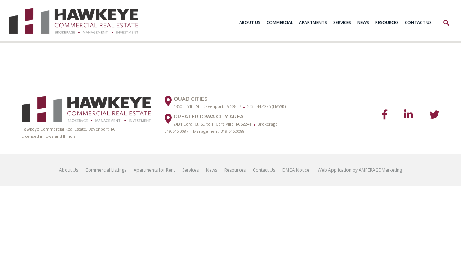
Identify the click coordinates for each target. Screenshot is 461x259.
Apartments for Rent (154, 170)
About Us (249, 22)
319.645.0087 (176, 131)
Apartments (313, 22)
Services (342, 22)
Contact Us (418, 22)
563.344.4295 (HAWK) (266, 106)
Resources (387, 22)
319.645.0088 (233, 131)
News (363, 22)
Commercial (280, 22)
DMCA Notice (295, 170)
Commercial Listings (105, 170)
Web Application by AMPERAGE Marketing (359, 170)
